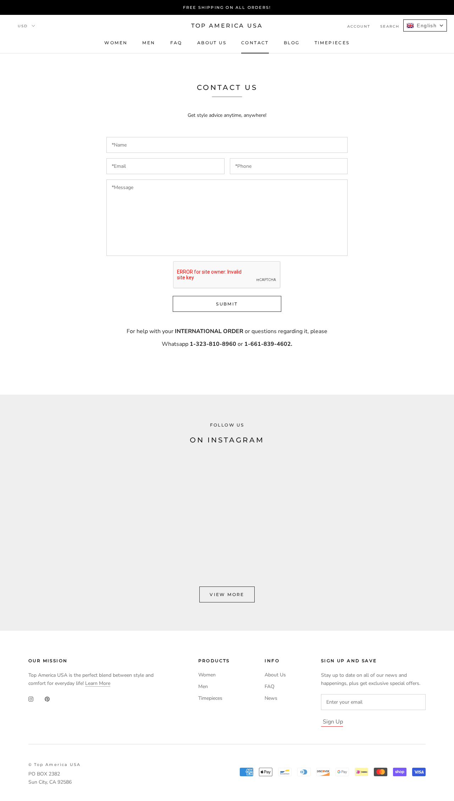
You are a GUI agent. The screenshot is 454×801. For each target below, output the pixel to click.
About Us (211, 42)
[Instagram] (30, 699)
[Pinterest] (47, 699)
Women (115, 42)
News (271, 698)
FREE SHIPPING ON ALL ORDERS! (227, 7)
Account (358, 26)
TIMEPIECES (332, 42)
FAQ (176, 42)
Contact (255, 42)
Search (389, 26)
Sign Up (333, 722)
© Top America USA (54, 764)
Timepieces (210, 698)
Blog (292, 42)
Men (148, 42)
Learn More (97, 683)
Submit (227, 304)
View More (227, 594)
